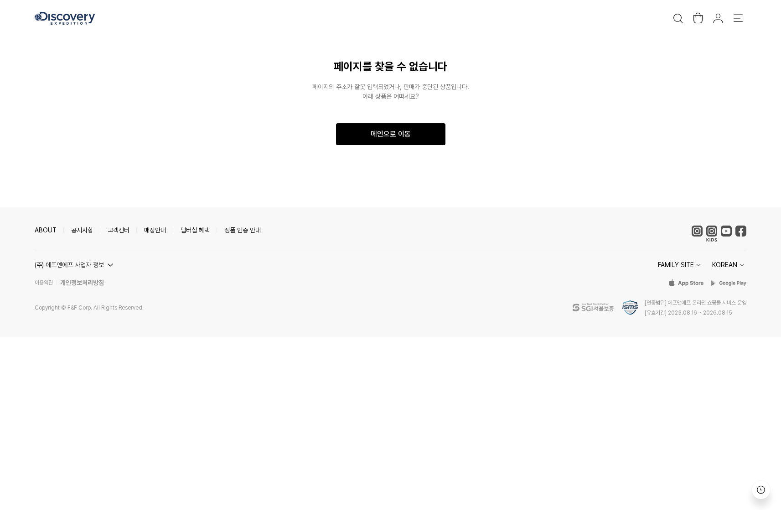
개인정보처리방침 (82, 282)
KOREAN (724, 264)
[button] (75, 264)
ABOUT (46, 230)
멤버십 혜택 (195, 230)
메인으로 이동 (391, 134)
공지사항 (82, 230)
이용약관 (44, 282)
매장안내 (155, 230)
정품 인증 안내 (242, 230)
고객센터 (118, 230)
